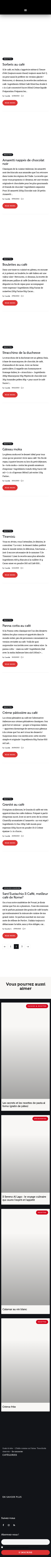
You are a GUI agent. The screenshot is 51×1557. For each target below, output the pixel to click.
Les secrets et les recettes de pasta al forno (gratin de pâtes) (23, 1104)
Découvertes (8, 1494)
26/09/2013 (15, 748)
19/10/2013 (15, 657)
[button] (26, 10)
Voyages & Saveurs (12, 888)
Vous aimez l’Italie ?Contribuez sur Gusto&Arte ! (15, 1509)
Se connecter (17, 1451)
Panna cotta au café (16, 626)
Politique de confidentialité (14, 1515)
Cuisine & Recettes (10, 1490)
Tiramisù (8, 537)
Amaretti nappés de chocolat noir (23, 162)
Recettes (8, 59)
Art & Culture (10, 1481)
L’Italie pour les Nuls (13, 1471)
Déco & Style (9, 1485)
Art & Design (8, 1475)
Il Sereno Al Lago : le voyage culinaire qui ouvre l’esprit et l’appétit (24, 1198)
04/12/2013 (15, 388)
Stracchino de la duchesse (21, 353)
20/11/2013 (15, 481)
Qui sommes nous (10, 1503)
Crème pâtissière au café (20, 713)
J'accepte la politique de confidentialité (16, 1547)
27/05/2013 (17, 929)
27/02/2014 (15, 296)
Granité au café (13, 804)
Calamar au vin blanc (14, 1309)
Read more (10, 103)
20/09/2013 (15, 836)
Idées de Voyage (11, 1466)
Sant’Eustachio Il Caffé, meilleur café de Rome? (25, 895)
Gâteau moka (12, 449)
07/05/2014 (15, 199)
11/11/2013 (15, 568)
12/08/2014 (15, 96)
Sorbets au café (13, 64)
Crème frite (9, 1406)
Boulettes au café (14, 264)
